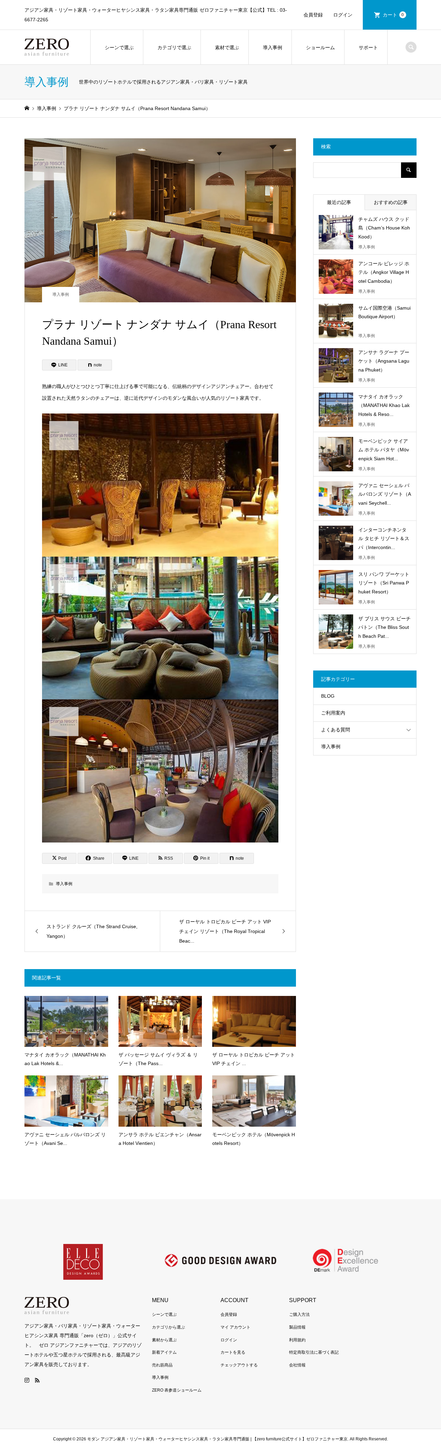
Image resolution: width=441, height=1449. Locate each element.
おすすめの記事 (391, 202)
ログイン (342, 15)
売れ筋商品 (162, 1365)
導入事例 (272, 47)
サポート (368, 47)
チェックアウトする (239, 1365)
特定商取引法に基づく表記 (314, 1352)
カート (393, 15)
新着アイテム (164, 1352)
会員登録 (313, 15)
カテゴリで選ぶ (174, 47)
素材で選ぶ (227, 47)
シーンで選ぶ (119, 47)
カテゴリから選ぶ (168, 1327)
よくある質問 (335, 729)
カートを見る (232, 1352)
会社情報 (297, 1365)
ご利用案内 (333, 713)
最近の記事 (339, 202)
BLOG (328, 696)
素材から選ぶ (164, 1340)
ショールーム (320, 47)
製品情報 (297, 1327)
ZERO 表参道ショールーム (177, 1390)
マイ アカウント (235, 1327)
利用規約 (297, 1340)
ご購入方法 (299, 1314)
